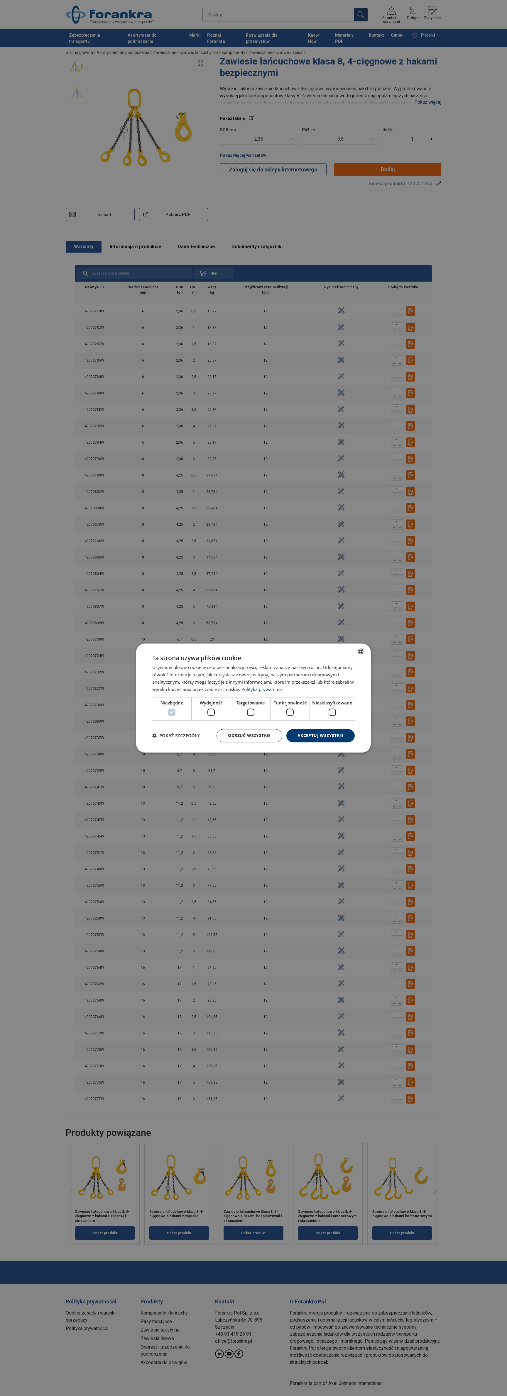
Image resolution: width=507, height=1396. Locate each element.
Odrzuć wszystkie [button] (249, 735)
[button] (176, 735)
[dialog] (253, 698)
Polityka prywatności (262, 689)
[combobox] (361, 651)
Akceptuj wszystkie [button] (321, 735)
